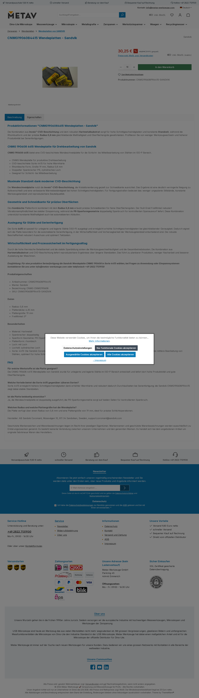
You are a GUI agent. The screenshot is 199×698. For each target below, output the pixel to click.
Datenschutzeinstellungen (78, 348)
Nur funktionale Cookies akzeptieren (116, 348)
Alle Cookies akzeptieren (120, 354)
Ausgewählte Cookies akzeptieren (84, 354)
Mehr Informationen (99, 341)
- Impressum (99, 360)
